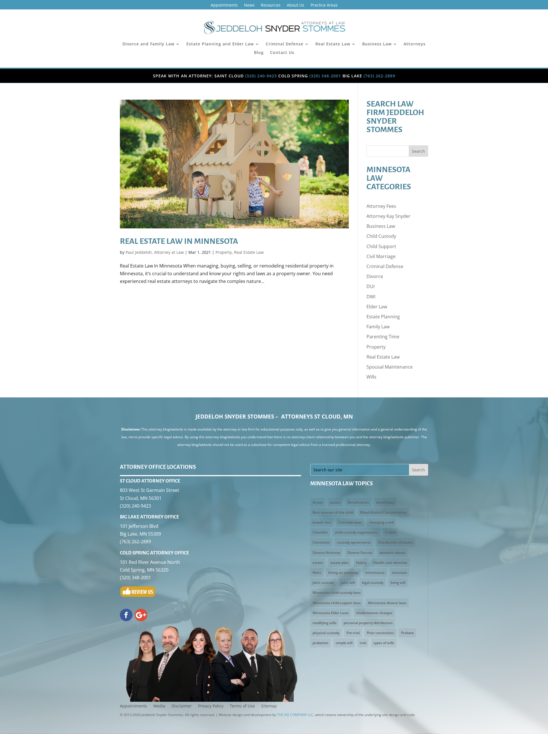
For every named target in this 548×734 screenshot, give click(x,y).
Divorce (374, 276)
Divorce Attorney (326, 552)
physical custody (326, 632)
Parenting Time (382, 336)
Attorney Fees (381, 206)
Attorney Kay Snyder (388, 216)
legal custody (372, 582)
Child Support (381, 246)
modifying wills (325, 622)
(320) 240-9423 (261, 76)
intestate (399, 572)
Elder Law (376, 306)
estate (318, 562)
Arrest (318, 502)
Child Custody (381, 236)
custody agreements (354, 542)
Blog (259, 53)
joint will (348, 582)
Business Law (377, 44)
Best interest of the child (333, 512)
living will (397, 582)
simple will (344, 642)
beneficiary (385, 502)
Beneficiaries (358, 502)
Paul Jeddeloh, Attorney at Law (155, 252)
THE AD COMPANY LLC (295, 714)
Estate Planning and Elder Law (220, 44)
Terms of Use (242, 706)
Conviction (321, 542)
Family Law (378, 326)
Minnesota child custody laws (337, 592)
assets (335, 502)
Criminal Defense (284, 44)
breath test (322, 522)
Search (418, 151)
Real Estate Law (332, 44)
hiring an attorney (343, 572)
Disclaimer (182, 706)
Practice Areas (324, 5)
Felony (361, 562)
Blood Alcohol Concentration (383, 512)
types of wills (383, 642)
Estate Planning (383, 316)
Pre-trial (353, 632)
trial (363, 642)
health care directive (390, 562)
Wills (371, 377)
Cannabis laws (350, 522)
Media (159, 706)
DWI (370, 296)
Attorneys (415, 44)
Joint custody (323, 582)
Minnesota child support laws (337, 602)
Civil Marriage (381, 256)
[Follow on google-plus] (141, 615)
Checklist (320, 532)
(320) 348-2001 (325, 76)
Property (223, 252)
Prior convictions (380, 632)
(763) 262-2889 (379, 76)
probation (321, 642)
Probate (407, 632)
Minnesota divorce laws (387, 602)
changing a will (381, 522)
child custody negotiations (356, 532)
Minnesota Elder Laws (331, 612)
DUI (370, 286)
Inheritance (375, 572)
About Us (295, 5)
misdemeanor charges (374, 612)
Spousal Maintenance (389, 367)
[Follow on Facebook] (126, 615)
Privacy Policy (210, 706)
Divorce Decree (359, 552)
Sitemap (269, 706)
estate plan (339, 562)
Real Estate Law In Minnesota (179, 241)
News (249, 5)
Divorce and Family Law (148, 44)
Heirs (317, 572)
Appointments (224, 5)
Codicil (390, 532)
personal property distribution (368, 622)
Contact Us (282, 53)
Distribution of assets (395, 542)
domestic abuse (392, 552)
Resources (271, 5)
